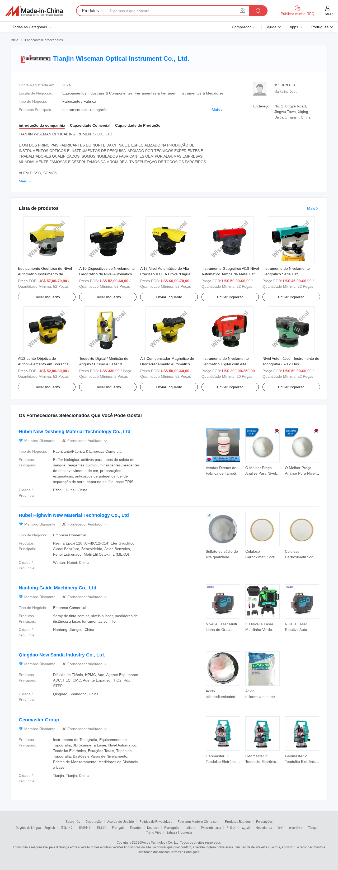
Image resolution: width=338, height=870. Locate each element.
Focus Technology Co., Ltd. (160, 842)
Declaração (94, 821)
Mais (216, 109)
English (49, 827)
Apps (294, 27)
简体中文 (66, 827)
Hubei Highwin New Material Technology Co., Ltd (74, 515)
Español (136, 827)
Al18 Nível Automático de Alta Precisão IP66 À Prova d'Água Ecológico (165, 274)
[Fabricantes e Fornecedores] (34, 10)
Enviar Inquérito (47, 297)
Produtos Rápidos (238, 821)
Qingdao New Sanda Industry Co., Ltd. (62, 655)
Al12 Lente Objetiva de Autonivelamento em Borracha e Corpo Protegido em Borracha (45, 364)
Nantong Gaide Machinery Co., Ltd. (58, 587)
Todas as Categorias (30, 27)
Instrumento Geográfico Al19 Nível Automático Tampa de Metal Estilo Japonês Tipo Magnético (230, 274)
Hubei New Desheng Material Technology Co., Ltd (74, 431)
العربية (245, 827)
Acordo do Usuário (120, 821)
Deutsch (153, 827)
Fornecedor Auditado (87, 440)
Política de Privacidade (155, 821)
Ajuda (271, 27)
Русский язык (211, 827)
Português (171, 827)
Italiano (190, 827)
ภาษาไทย (295, 827)
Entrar (327, 14)
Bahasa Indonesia (179, 832)
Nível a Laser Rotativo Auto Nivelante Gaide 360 (302, 629)
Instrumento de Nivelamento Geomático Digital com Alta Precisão (225, 364)
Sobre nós (73, 821)
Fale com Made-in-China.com (198, 821)
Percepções (264, 821)
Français (118, 827)
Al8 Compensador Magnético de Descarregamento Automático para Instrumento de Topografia (167, 364)
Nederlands (264, 827)
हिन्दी (280, 827)
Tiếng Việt (153, 832)
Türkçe (312, 827)
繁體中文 (85, 827)
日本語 (101, 827)
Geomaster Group (39, 719)
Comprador (241, 27)
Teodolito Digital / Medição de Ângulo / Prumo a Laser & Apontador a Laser (103, 364)
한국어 (231, 827)
